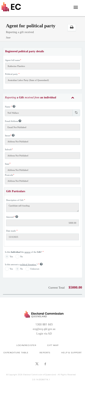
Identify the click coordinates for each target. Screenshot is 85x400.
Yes (11, 256)
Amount (10, 217)
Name (7, 106)
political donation (28, 264)
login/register (26, 345)
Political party (11, 74)
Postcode (9, 175)
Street (7, 135)
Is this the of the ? (23, 252)
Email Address (11, 121)
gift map (53, 345)
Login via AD (44, 333)
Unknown (34, 269)
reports (45, 352)
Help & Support (71, 352)
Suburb (8, 149)
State (7, 164)
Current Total (56, 287)
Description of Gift (14, 200)
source (27, 252)
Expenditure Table (16, 352)
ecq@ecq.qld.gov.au (44, 329)
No (21, 256)
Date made (11, 231)
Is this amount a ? (21, 264)
